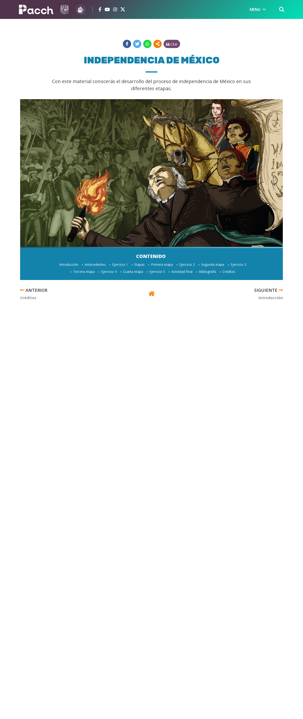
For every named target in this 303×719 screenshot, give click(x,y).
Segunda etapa (212, 264)
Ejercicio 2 (187, 264)
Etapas (139, 264)
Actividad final (181, 271)
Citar (173, 44)
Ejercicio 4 (109, 271)
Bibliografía (207, 271)
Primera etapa (162, 264)
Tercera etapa (84, 271)
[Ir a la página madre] (151, 294)
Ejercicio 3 (238, 264)
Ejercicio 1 (120, 264)
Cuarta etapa (133, 271)
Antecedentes (95, 264)
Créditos (229, 271)
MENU (255, 9)
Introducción (68, 264)
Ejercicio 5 (157, 271)
